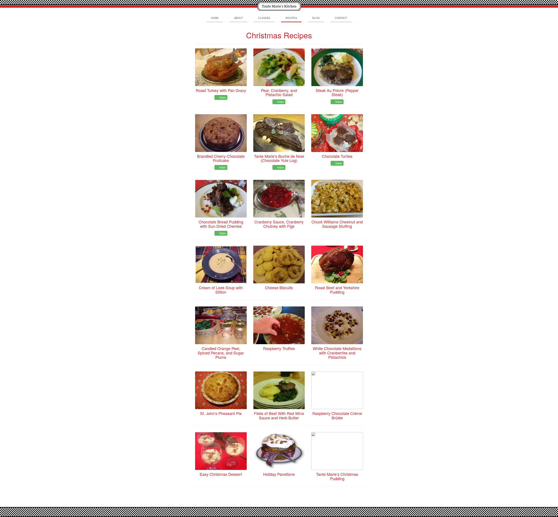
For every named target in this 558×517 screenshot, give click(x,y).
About (238, 18)
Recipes (291, 18)
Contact (341, 18)
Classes (264, 18)
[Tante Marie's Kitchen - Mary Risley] (279, 5)
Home (215, 18)
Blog (316, 18)
